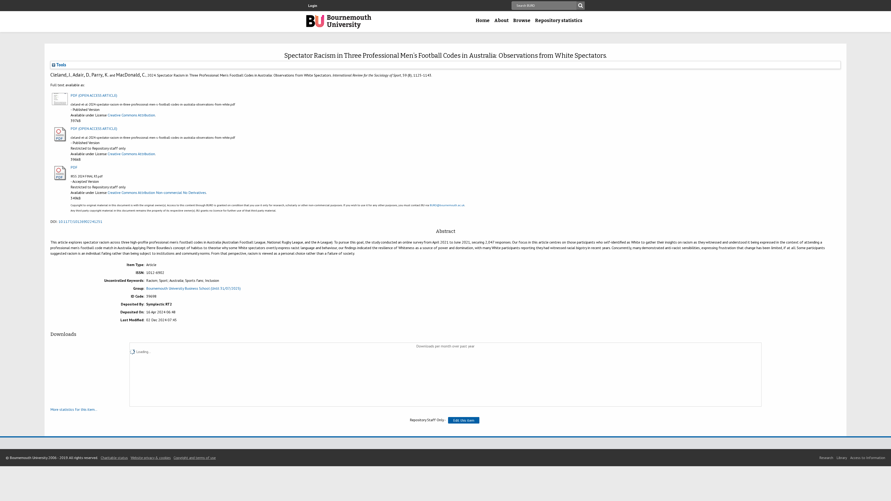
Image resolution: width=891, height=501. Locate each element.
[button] (463, 420)
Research (826, 457)
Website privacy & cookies (151, 457)
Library (841, 457)
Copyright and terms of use (195, 457)
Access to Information (867, 457)
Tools (60, 64)
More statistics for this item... (73, 409)
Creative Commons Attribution (131, 115)
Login (312, 5)
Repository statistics (558, 20)
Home (483, 20)
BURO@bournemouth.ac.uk (447, 205)
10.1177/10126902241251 (80, 221)
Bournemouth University (338, 22)
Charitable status (114, 457)
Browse (521, 20)
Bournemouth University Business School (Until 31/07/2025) (193, 288)
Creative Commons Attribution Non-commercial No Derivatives (157, 192)
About (501, 20)
